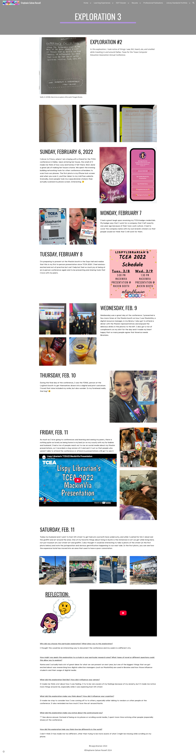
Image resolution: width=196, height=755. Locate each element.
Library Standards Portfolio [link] (176, 3)
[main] (98, 17)
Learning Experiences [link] (102, 3)
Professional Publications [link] (153, 3)
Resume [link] (135, 3)
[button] (193, 2)
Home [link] (86, 3)
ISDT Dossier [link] (121, 3)
